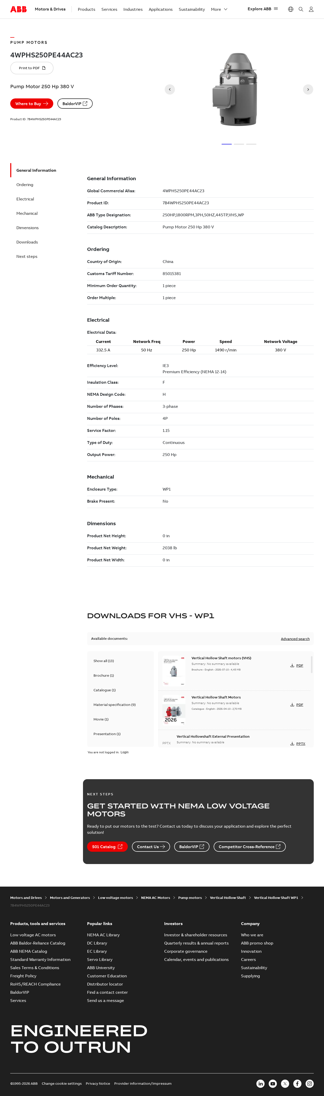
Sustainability (192, 9)
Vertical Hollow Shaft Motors (216, 697)
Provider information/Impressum (143, 1083)
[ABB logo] (18, 9)
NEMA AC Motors (155, 897)
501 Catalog (104, 846)
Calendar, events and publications (196, 959)
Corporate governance (185, 951)
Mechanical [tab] (27, 213)
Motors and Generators (70, 897)
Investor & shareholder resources (195, 934)
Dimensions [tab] (27, 227)
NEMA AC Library (103, 934)
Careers (248, 959)
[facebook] (297, 1084)
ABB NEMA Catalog (28, 951)
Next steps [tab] (26, 256)
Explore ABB (259, 8)
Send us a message (105, 1000)
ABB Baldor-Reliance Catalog (37, 943)
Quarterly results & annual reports (196, 943)
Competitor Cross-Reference (247, 846)
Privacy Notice (98, 1083)
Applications (161, 9)
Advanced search (295, 639)
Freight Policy (23, 975)
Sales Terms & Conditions (34, 967)
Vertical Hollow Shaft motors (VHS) (221, 658)
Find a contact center (107, 992)
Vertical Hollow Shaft (228, 897)
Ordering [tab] (24, 184)
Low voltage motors (115, 897)
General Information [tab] (36, 170)
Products (86, 9)
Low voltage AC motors (33, 934)
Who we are (252, 934)
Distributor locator (105, 984)
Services (109, 9)
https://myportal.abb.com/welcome (311, 9)
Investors (173, 923)
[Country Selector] (290, 9)
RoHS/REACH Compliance (35, 984)
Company (250, 923)
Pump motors (190, 897)
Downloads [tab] (27, 242)
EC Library (97, 951)
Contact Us (148, 846)
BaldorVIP (71, 103)
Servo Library (99, 959)
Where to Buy (28, 103)
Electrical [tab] (25, 198)
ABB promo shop (257, 943)
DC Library (97, 943)
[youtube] (273, 1084)
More (216, 9)
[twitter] (285, 1084)
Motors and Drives (26, 897)
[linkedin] (260, 1084)
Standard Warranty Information (40, 959)
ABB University (101, 967)
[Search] (301, 9)
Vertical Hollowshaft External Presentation (213, 736)
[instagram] (310, 1084)
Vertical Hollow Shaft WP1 (276, 897)
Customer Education (107, 975)
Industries (133, 9)
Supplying (250, 975)
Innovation (251, 951)
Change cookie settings (62, 1083)
